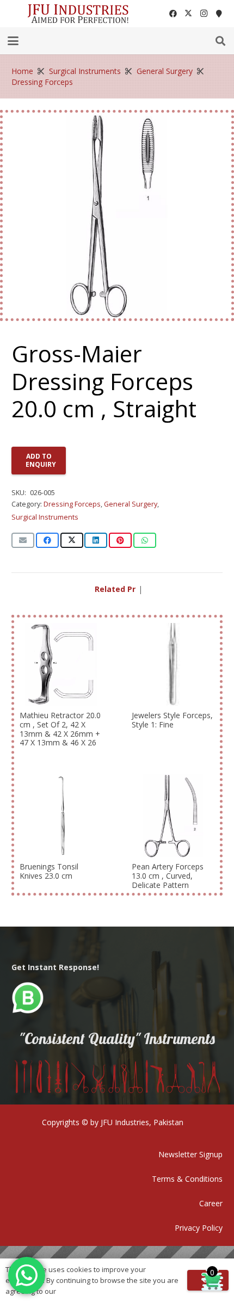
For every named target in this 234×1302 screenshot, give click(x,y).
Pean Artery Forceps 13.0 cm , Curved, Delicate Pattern (168, 875)
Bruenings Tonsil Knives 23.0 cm (49, 871)
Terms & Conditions (187, 1179)
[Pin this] (120, 540)
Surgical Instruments (85, 71)
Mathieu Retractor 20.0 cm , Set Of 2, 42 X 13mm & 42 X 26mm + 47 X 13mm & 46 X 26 (60, 729)
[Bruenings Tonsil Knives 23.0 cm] (61, 815)
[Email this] (22, 540)
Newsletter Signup (190, 1154)
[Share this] (47, 540)
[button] (13, 40)
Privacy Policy (199, 1228)
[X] (188, 13)
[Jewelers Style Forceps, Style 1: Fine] (173, 664)
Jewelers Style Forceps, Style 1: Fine (172, 720)
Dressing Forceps (42, 82)
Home (22, 71)
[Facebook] (173, 13)
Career (211, 1203)
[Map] (218, 13)
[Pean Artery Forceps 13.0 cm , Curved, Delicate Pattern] (173, 815)
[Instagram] (203, 13)
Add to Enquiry (41, 460)
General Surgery (165, 71)
